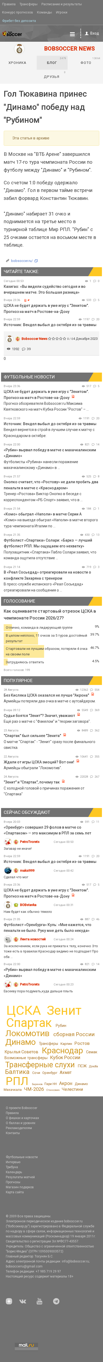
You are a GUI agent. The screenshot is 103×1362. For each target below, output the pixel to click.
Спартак (29, 1023)
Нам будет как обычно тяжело (28, 912)
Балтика (17, 1071)
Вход (94, 33)
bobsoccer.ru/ (22, 261)
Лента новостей (33, 939)
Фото (90, 61)
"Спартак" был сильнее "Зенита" (32, 736)
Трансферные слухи (40, 1064)
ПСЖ (82, 1066)
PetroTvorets (30, 842)
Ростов (82, 1043)
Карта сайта (15, 1192)
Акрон (65, 1083)
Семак (91, 1052)
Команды (44, 12)
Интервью (13, 1162)
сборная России (74, 1034)
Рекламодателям (19, 1128)
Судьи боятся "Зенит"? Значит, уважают (39, 715)
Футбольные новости (22, 1157)
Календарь (14, 1172)
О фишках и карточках (22, 1118)
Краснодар (62, 1050)
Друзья (55, 75)
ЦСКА (23, 1010)
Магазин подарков (20, 1187)
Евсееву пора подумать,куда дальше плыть (38, 991)
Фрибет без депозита (19, 21)
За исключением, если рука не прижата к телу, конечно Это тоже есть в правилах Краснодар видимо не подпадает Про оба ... (51, 951)
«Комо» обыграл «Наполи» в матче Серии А (43, 514)
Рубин (61, 1025)
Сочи (36, 1073)
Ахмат (66, 1072)
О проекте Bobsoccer (21, 1108)
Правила (9, 4)
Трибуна (12, 1167)
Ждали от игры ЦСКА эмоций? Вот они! (39, 762)
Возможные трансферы (26, 1058)
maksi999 (27, 870)
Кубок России (65, 1057)
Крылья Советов (21, 1051)
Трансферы (29, 4)
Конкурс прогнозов (17, 12)
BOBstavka (28, 905)
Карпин (66, 1044)
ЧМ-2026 (34, 1089)
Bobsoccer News (35, 339)
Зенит (64, 1010)
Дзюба (93, 1066)
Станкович (53, 1089)
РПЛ (17, 1081)
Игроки (61, 12)
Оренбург (49, 1073)
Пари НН (50, 1084)
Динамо (20, 1042)
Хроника (17, 63)
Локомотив (27, 1033)
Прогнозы (13, 1182)
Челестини (72, 1089)
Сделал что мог (16, 877)
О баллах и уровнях (20, 1123)
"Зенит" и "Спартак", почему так (32, 782)
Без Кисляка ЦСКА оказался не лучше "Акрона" (46, 695)
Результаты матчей (20, 1177)
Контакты (13, 1133)
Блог (56, 61)
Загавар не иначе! (18, 849)
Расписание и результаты (61, 4)
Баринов (37, 1084)
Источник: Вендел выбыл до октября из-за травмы (50, 325)
